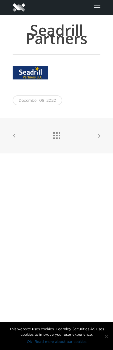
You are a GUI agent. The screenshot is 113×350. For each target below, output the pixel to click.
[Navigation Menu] (97, 7)
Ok (29, 342)
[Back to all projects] (56, 134)
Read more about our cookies (60, 342)
